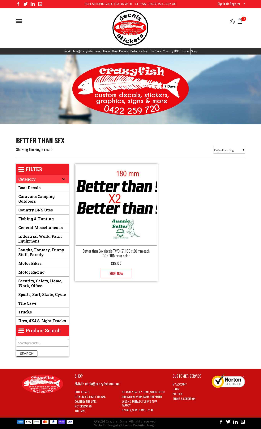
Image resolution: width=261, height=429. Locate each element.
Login (176, 389)
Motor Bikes (29, 263)
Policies (177, 394)
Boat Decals (120, 51)
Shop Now (116, 273)
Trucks (185, 51)
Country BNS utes (35, 209)
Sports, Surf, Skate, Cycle (42, 294)
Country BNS (171, 51)
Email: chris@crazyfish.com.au (82, 51)
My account (180, 384)
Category (27, 179)
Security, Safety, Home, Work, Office (40, 283)
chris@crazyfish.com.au (102, 383)
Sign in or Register (228, 4)
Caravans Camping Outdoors (36, 199)
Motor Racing (138, 51)
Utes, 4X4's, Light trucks (42, 320)
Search (26, 353)
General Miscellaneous (40, 227)
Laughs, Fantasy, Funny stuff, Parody (41, 252)
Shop (194, 51)
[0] (239, 21)
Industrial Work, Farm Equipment (40, 238)
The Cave (155, 51)
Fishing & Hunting (36, 218)
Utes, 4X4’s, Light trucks (90, 396)
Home (106, 51)
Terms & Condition (184, 398)
